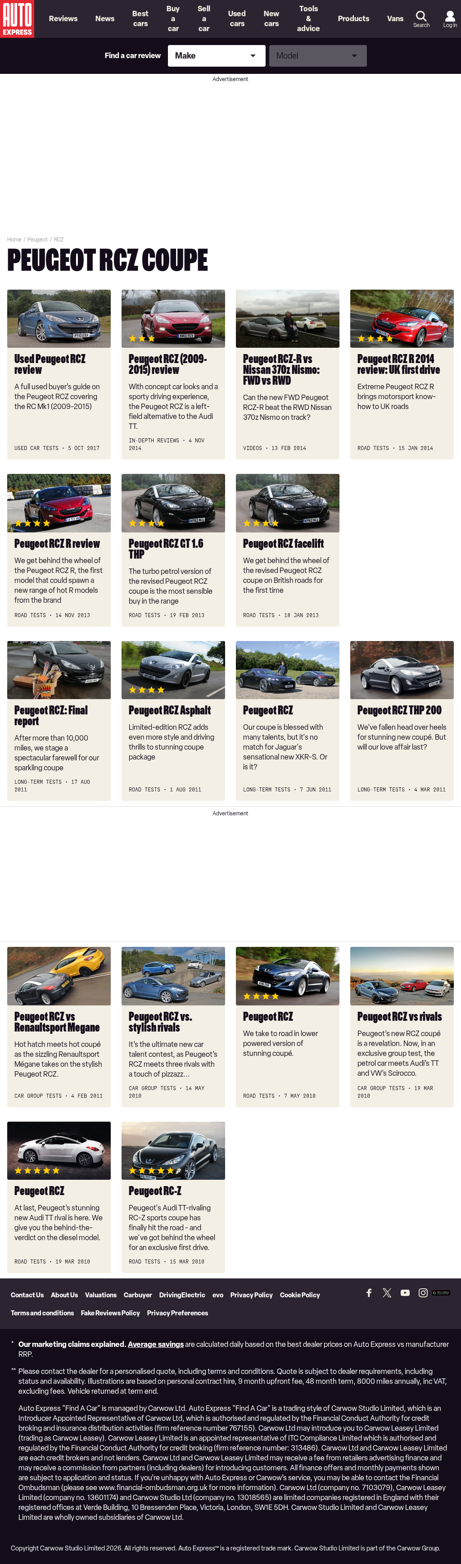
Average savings (156, 1344)
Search (421, 25)
